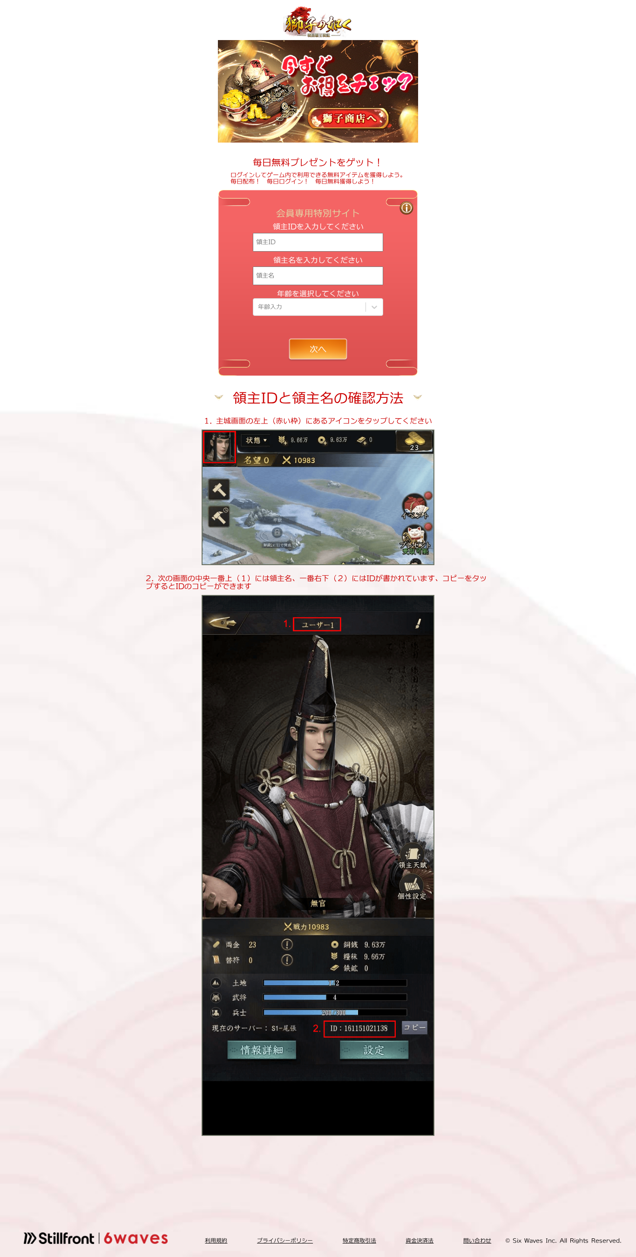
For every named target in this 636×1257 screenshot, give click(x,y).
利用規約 (216, 1240)
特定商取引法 (359, 1240)
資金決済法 (419, 1240)
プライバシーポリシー (285, 1240)
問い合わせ (477, 1240)
